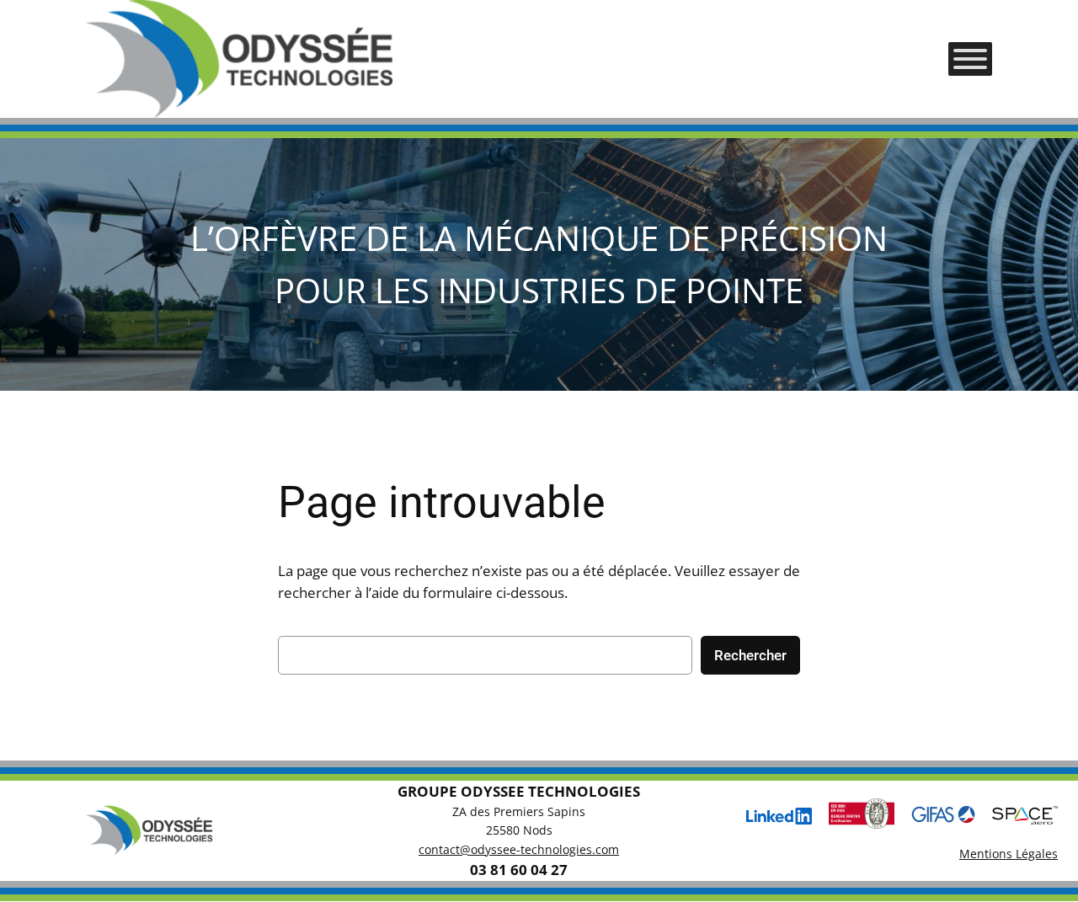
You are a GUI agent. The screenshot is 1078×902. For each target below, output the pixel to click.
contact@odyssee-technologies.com (519, 849)
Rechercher (750, 655)
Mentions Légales (1008, 854)
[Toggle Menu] (970, 59)
